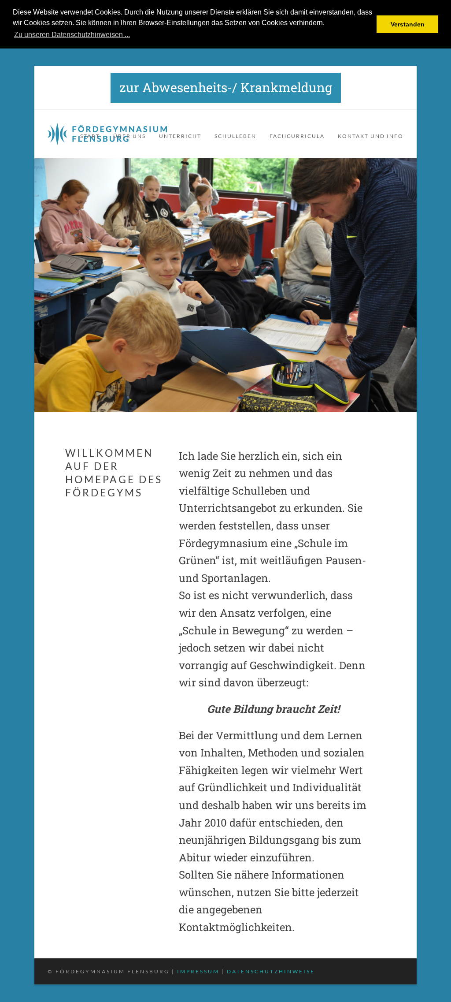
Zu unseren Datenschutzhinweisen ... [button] (72, 34)
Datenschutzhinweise (271, 971)
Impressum (198, 971)
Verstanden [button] (408, 24)
